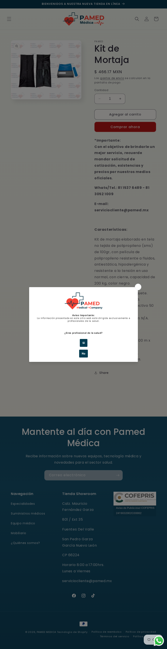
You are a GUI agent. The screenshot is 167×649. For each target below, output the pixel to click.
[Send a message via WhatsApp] (159, 641)
